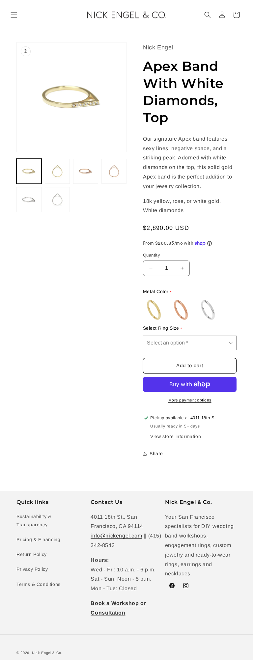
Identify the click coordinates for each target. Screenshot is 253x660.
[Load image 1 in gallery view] (29, 171)
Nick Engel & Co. (47, 653)
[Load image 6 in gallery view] (57, 199)
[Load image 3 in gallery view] (85, 171)
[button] (14, 15)
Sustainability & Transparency (33, 520)
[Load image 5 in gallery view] (29, 199)
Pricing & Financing (38, 539)
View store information (175, 436)
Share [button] (156, 453)
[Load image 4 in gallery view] (113, 171)
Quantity (151, 255)
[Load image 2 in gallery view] (57, 171)
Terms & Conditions (38, 584)
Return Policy (31, 554)
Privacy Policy (32, 569)
